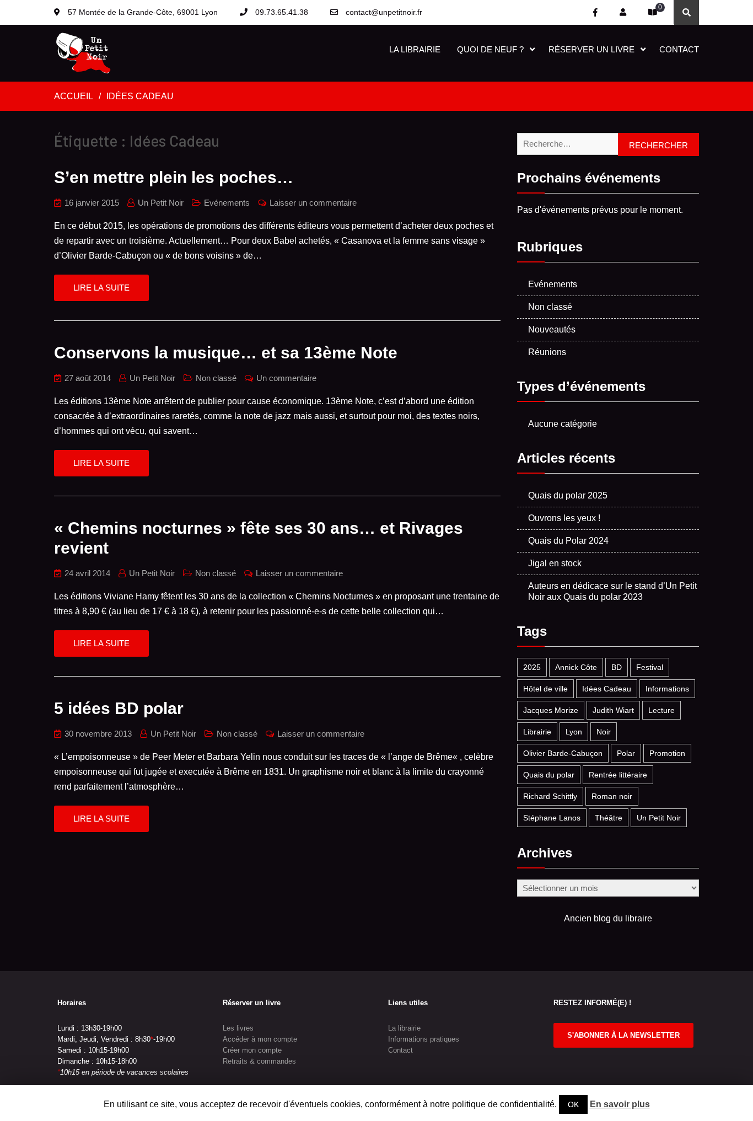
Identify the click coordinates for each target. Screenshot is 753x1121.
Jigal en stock (555, 563)
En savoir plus (620, 1104)
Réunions (547, 352)
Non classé (216, 378)
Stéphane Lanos (551, 817)
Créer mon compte (252, 1050)
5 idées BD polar (119, 708)
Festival (649, 667)
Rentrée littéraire (618, 774)
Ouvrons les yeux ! (564, 518)
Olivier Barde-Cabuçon (563, 753)
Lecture (661, 710)
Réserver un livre (591, 49)
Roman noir (611, 796)
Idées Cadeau (606, 688)
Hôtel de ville (545, 688)
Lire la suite (101, 287)
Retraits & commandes (259, 1061)
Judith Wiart (613, 710)
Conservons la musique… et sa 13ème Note (225, 353)
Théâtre (608, 817)
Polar (626, 753)
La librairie (414, 49)
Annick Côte (576, 667)
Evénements (227, 202)
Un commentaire (286, 378)
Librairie (537, 731)
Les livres (238, 1028)
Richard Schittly (550, 796)
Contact (679, 49)
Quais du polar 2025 (567, 495)
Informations (667, 688)
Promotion (667, 753)
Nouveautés (551, 329)
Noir (603, 731)
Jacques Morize (550, 710)
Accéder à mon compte (260, 1039)
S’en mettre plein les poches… (173, 177)
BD (616, 667)
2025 (532, 667)
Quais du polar (548, 774)
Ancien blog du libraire (608, 918)
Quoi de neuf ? (490, 49)
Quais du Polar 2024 (568, 540)
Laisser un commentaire (313, 202)
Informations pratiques (423, 1039)
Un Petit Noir (161, 202)
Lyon (574, 731)
